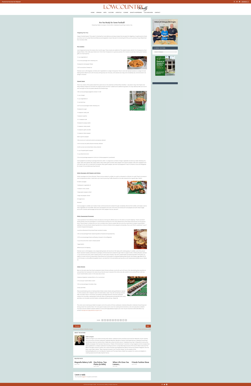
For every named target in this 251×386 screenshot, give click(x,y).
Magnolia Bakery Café (83, 362)
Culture (111, 12)
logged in (84, 376)
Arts (104, 12)
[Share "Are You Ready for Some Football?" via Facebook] (102, 320)
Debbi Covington (101, 25)
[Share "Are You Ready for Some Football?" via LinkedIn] (115, 320)
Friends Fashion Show (140, 362)
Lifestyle (118, 12)
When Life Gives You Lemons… (121, 363)
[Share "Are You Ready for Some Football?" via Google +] (107, 320)
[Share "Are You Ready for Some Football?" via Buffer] (118, 320)
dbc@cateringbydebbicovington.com (92, 310)
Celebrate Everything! (119, 25)
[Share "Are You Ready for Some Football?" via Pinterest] (113, 320)
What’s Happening (136, 12)
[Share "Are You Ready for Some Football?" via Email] (123, 320)
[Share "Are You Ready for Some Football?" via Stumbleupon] (120, 320)
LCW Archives (148, 12)
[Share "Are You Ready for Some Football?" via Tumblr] (110, 320)
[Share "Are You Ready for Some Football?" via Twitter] (105, 320)
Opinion (98, 12)
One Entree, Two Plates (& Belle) (100, 363)
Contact (157, 12)
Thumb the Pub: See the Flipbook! (11, 1)
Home (92, 12)
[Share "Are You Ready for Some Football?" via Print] (126, 320)
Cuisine (125, 12)
